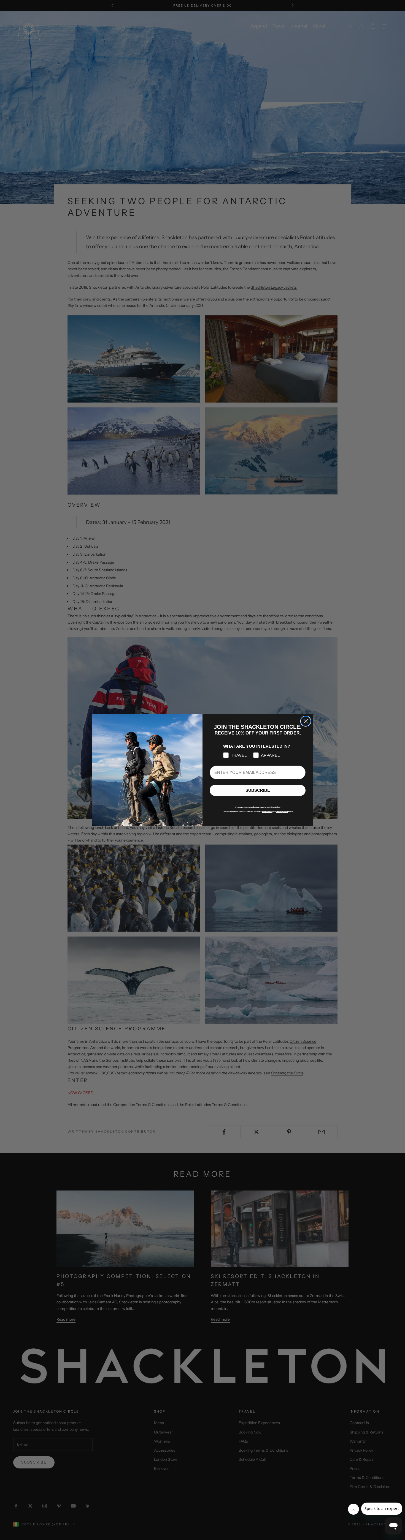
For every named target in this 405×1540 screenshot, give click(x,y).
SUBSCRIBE (257, 790)
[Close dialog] (305, 721)
